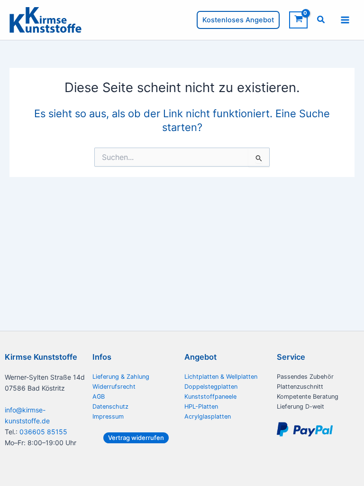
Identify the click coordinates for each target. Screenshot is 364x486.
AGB (98, 396)
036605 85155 (43, 432)
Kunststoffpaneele (210, 396)
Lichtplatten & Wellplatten (220, 376)
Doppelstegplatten (210, 386)
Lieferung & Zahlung (120, 376)
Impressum (108, 416)
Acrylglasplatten (207, 416)
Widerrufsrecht (114, 386)
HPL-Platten (201, 406)
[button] (238, 20)
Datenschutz (110, 406)
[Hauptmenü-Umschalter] (345, 19)
